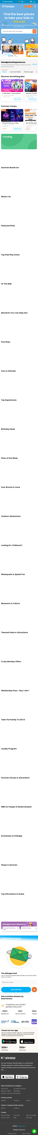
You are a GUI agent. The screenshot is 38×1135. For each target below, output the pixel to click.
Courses (16, 1100)
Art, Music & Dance (20, 1089)
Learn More (7, 54)
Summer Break (15, 72)
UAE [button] (22, 1)
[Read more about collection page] (18, 928)
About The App (31, 1115)
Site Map (29, 1118)
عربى (34, 1)
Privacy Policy (12, 1133)
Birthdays (17, 1091)
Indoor (3, 1108)
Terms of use (26, 1133)
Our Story (17, 1115)
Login (30, 6)
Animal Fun (4, 1089)
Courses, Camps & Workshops (10, 1093)
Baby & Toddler (6, 1091)
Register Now (17, 128)
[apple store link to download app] (8, 1075)
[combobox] (16, 31)
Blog (15, 1118)
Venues (3, 1100)
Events (28, 1100)
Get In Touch (5, 1118)
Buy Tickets (18, 99)
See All (34, 64)
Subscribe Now (16, 989)
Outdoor (16, 1108)
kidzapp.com (21, 1126)
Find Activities (5, 1115)
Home (4, 72)
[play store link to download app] (23, 1075)
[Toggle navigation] (35, 6)
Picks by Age (28, 72)
